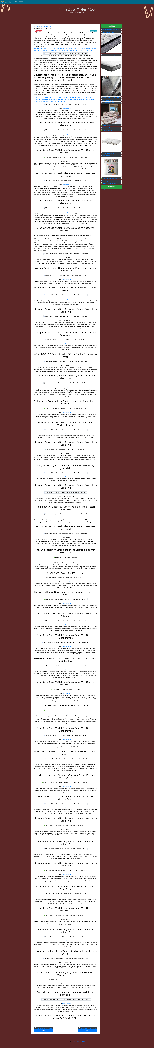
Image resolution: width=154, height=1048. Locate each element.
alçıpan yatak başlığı (111, 153)
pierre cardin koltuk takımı (74, 50)
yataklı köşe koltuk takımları (111, 97)
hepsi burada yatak (111, 65)
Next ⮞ (87, 1030)
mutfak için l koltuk (111, 113)
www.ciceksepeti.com (67, 1003)
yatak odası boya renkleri (53, 97)
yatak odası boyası (39, 99)
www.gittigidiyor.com (67, 940)
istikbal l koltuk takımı (111, 128)
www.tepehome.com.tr (67, 561)
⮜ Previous (43, 1030)
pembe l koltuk (87, 50)
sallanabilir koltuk (111, 100)
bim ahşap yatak (111, 130)
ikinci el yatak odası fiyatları (111, 181)
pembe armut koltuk (40, 48)
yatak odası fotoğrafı (88, 97)
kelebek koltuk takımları (111, 183)
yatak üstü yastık (111, 43)
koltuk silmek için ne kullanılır (111, 85)
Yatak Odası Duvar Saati (45, 26)
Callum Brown (39, 31)
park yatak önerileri (71, 48)
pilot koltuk (50, 48)
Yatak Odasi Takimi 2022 (13, 2)
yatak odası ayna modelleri (42, 101)
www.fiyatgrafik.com (67, 108)
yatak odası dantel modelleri (64, 99)
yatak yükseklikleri (111, 32)
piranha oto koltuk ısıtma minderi (56, 50)
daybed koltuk (111, 155)
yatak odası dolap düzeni (57, 101)
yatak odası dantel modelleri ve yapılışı (84, 99)
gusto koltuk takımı (111, 102)
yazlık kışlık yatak (111, 141)
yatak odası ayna (50, 99)
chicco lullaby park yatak (111, 54)
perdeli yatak (82, 48)
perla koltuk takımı (91, 48)
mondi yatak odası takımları (111, 178)
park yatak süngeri (39, 50)
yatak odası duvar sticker (43, 1028)
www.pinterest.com (67, 582)
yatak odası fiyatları (40, 97)
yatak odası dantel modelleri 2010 (72, 97)
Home (150, 2)
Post (38, 26)
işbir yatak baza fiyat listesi (111, 29)
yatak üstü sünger (111, 125)
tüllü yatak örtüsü (111, 166)
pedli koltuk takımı (59, 48)
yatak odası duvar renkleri (87, 1028)
